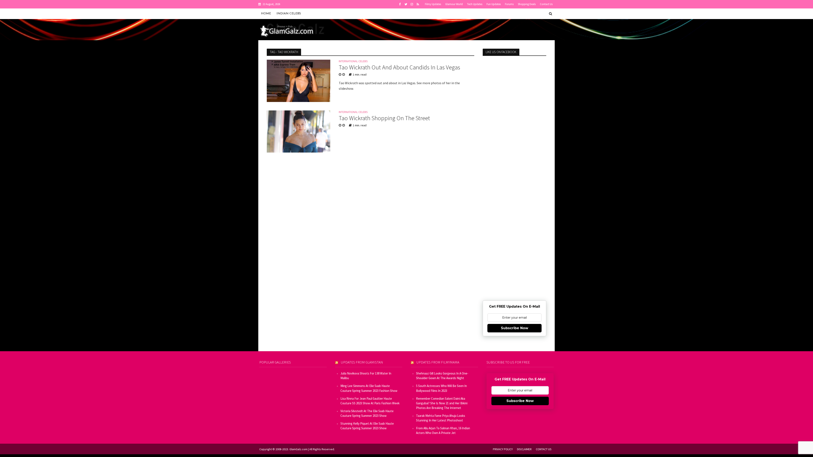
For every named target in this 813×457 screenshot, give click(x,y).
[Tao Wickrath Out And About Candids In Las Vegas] (298, 80)
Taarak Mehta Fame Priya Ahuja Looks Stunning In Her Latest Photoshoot (440, 418)
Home (266, 13)
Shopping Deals (527, 4)
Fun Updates (494, 4)
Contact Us (546, 4)
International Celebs (353, 61)
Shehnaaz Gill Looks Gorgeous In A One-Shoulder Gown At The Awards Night (442, 375)
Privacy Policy (503, 449)
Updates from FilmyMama (437, 362)
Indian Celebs (289, 13)
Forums (509, 4)
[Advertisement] (514, 127)
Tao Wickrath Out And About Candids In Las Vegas (399, 67)
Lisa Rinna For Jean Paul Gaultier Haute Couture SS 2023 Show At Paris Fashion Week (370, 400)
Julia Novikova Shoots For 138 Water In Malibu (365, 375)
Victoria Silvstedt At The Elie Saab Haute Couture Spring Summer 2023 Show (367, 413)
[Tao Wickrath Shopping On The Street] (298, 131)
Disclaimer (524, 449)
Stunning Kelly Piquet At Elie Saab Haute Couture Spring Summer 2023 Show (367, 425)
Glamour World (454, 4)
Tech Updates (474, 4)
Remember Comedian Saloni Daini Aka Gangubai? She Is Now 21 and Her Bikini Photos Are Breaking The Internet (441, 403)
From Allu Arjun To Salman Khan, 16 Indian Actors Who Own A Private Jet (443, 430)
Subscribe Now (514, 328)
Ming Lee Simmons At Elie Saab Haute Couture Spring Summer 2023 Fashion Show (368, 388)
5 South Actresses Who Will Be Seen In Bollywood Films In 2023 (441, 388)
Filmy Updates (433, 4)
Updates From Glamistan (362, 362)
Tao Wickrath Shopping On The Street (384, 118)
